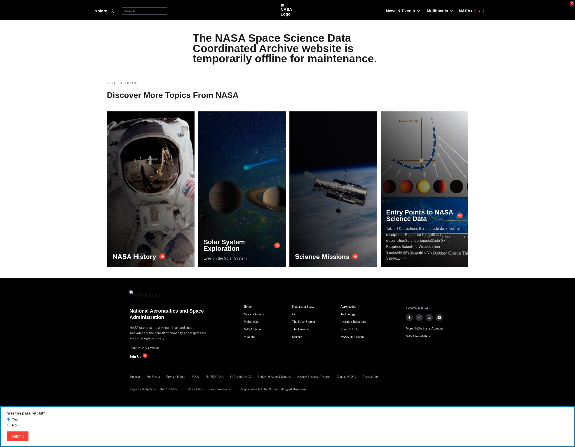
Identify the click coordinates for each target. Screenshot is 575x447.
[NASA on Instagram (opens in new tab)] (419, 317)
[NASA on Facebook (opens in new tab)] (409, 317)
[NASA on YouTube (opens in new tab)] (439, 317)
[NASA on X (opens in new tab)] (429, 317)
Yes (15, 419)
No (14, 425)
